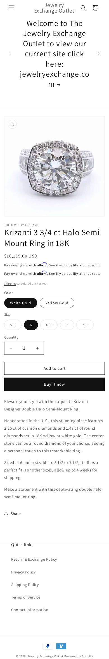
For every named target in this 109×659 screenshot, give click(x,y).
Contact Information (29, 609)
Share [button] (16, 513)
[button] (11, 8)
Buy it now (54, 384)
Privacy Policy (23, 572)
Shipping (10, 283)
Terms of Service (26, 597)
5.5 (16, 326)
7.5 (88, 326)
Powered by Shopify (78, 656)
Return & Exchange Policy (34, 559)
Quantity (11, 337)
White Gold (20, 302)
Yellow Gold (57, 302)
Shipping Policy (25, 584)
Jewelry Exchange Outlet (45, 656)
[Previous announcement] (10, 53)
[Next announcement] (99, 53)
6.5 (52, 326)
